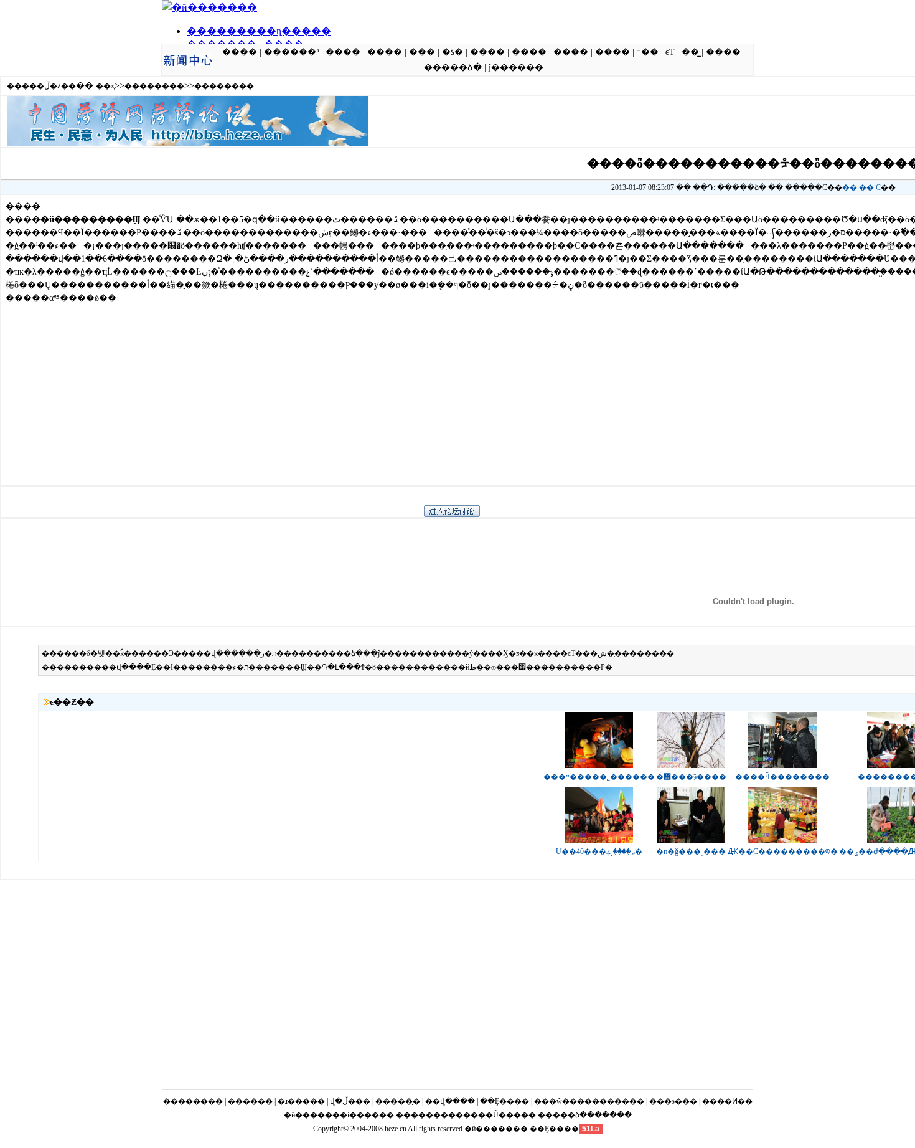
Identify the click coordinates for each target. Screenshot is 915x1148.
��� (422, 52)
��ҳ (105, 86)
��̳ (690, 52)
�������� (154, 86)
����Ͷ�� (727, 1101)
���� (239, 52)
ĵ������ (516, 67)
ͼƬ (670, 52)
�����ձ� (453, 67)
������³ (291, 52)
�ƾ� (452, 52)
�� (849, 187)
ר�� (648, 52)
